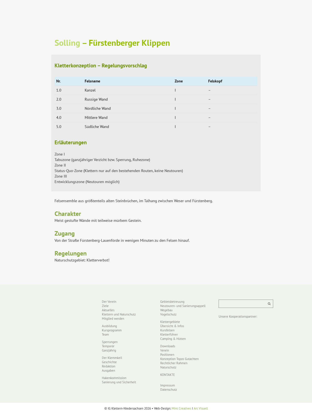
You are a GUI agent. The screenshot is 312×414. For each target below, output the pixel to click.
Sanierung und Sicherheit (119, 382)
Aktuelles (108, 310)
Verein (164, 350)
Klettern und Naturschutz (119, 314)
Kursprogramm (112, 330)
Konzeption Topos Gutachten (179, 359)
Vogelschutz (168, 314)
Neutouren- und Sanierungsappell (182, 306)
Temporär (108, 346)
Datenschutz (168, 390)
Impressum (167, 385)
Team (105, 334)
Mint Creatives (181, 408)
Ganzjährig (109, 350)
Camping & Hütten (173, 339)
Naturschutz (168, 367)
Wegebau (166, 310)
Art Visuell (201, 408)
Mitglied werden (113, 319)
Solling (67, 42)
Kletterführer (169, 334)
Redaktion (108, 366)
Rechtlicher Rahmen (173, 363)
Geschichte (109, 362)
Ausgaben (108, 370)
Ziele (105, 306)
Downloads (167, 346)
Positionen (167, 355)
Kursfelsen (167, 330)
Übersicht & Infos (172, 326)
